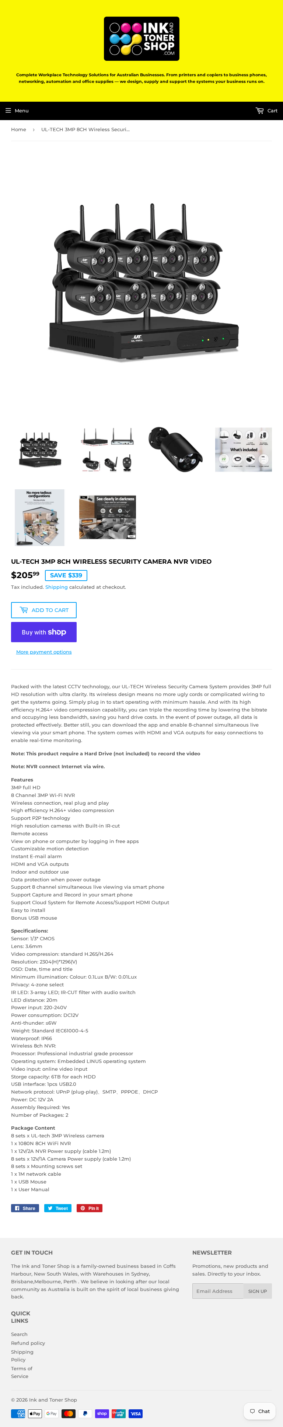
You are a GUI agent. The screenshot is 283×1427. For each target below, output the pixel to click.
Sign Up (257, 1291)
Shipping (56, 587)
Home (18, 129)
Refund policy (28, 1343)
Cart (271, 110)
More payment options (44, 652)
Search (19, 1334)
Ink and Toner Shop (53, 1400)
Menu (22, 110)
